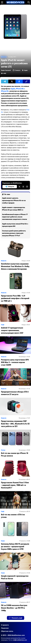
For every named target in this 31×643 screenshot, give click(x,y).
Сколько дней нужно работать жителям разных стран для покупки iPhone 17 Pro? (14, 233)
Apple (13, 89)
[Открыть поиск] (28, 2)
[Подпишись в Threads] (23, 186)
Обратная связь (7, 631)
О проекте (5, 625)
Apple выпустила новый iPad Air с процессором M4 (15, 225)
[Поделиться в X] (12, 81)
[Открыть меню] (2, 2)
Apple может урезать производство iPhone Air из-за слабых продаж (14, 200)
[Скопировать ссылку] (26, 81)
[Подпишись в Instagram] (27, 186)
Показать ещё (17, 618)
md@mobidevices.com (20, 640)
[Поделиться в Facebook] (19, 81)
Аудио (26, 70)
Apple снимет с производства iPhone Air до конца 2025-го (13, 208)
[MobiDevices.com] (15, 2)
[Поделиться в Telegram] (4, 81)
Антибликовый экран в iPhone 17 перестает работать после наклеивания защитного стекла (15, 216)
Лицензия (5, 628)
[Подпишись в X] (19, 186)
